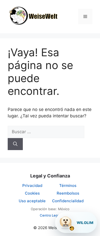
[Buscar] (15, 144)
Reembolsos (68, 193)
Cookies (32, 193)
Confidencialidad (68, 200)
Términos (67, 185)
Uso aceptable (32, 200)
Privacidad (32, 185)
